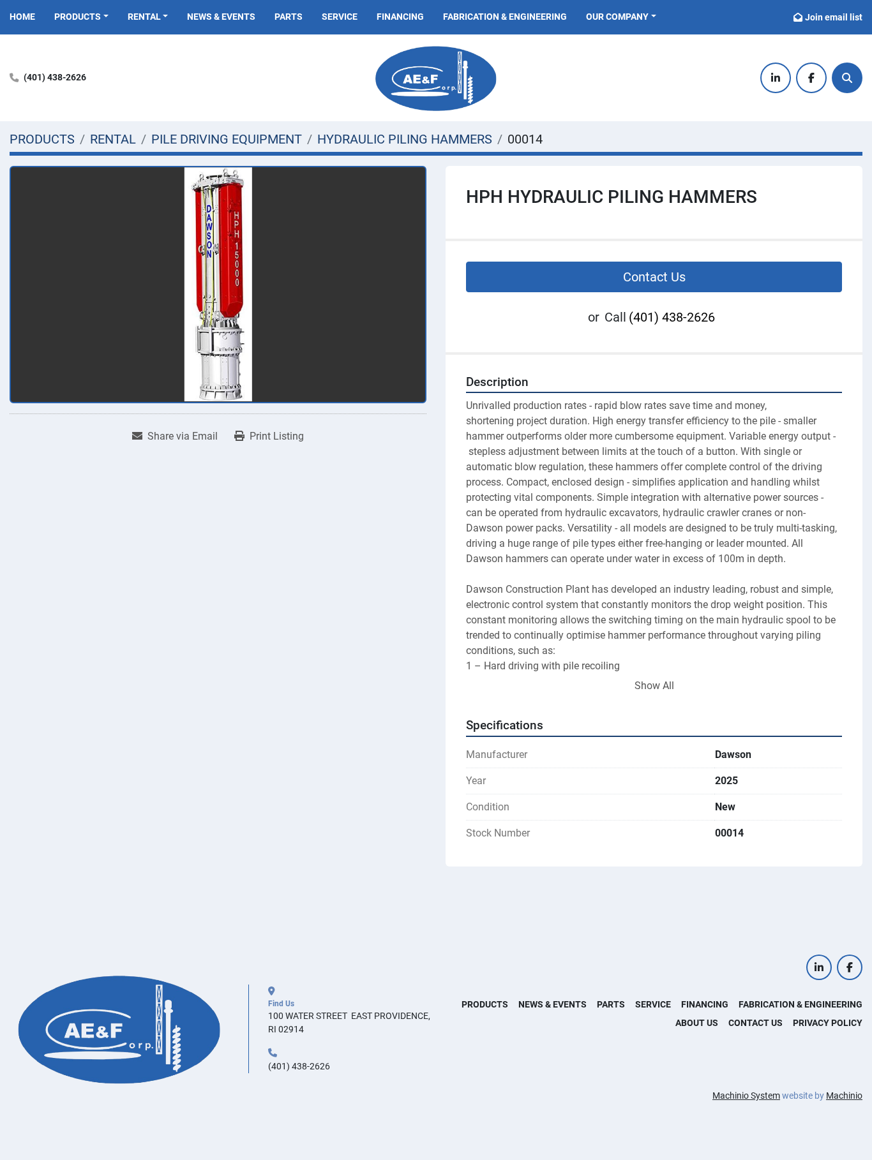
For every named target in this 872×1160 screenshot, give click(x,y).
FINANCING (400, 16)
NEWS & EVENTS (221, 16)
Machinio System (746, 1095)
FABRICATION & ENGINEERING (505, 16)
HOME (22, 16)
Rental (144, 16)
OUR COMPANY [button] (617, 16)
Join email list (833, 17)
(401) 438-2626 (55, 77)
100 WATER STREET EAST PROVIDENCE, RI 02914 (350, 1022)
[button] (81, 17)
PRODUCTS (77, 16)
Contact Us (654, 277)
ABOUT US (696, 1023)
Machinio (844, 1095)
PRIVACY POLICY (827, 1023)
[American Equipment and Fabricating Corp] (119, 1028)
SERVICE (339, 16)
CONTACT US (755, 1023)
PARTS (288, 16)
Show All (654, 686)
